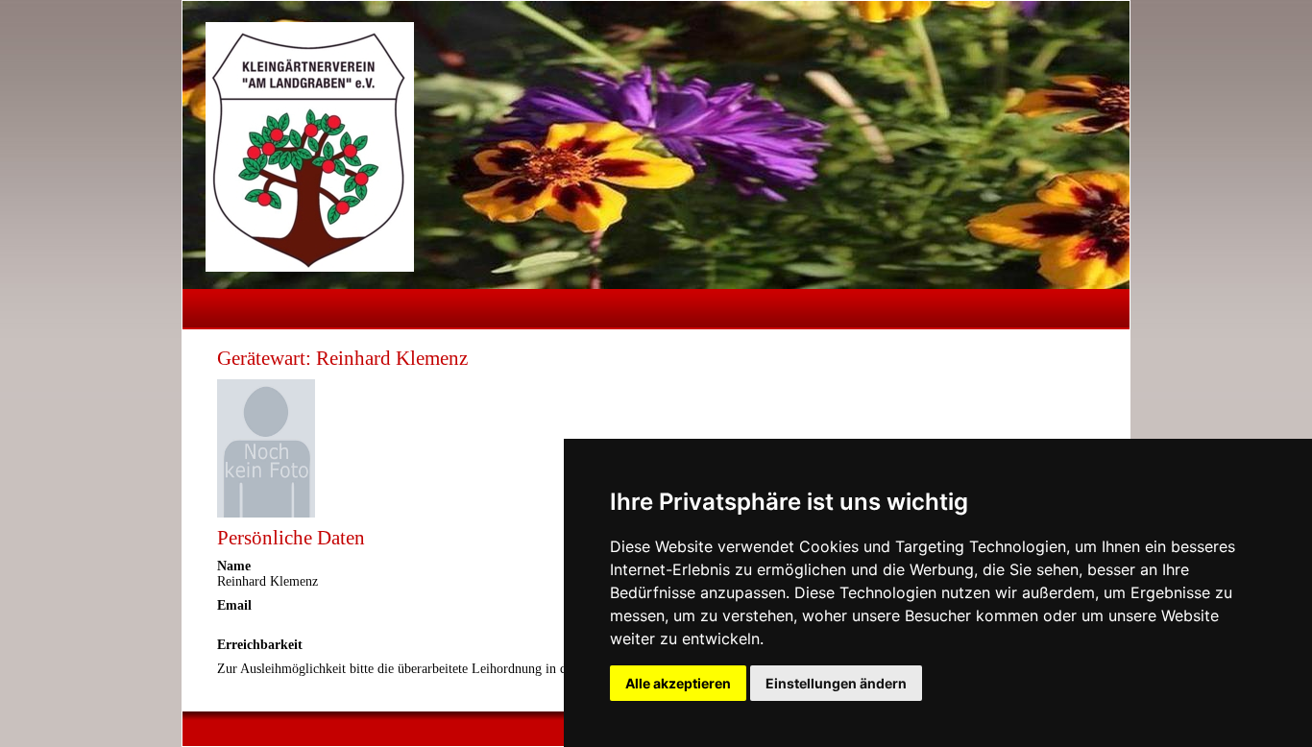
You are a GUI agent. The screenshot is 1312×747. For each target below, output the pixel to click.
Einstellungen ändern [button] (836, 683)
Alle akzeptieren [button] (678, 683)
